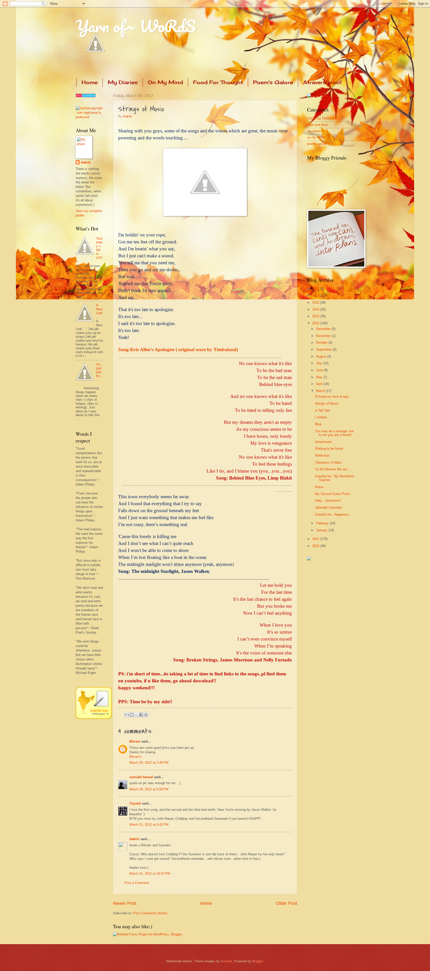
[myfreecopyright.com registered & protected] (89, 117)
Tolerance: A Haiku (328, 462)
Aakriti (127, 116)
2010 (316, 546)
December (324, 329)
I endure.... (323, 417)
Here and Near (317, 125)
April (319, 384)
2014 (316, 309)
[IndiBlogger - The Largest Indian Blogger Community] (94, 718)
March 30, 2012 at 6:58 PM (148, 789)
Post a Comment (136, 883)
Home (90, 82)
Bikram (134, 741)
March (321, 391)
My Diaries (123, 82)
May (319, 377)
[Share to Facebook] (141, 714)
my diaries (314, 131)
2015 (316, 302)
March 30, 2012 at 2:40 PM (148, 762)
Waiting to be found (329, 448)
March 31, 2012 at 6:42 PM (148, 824)
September (324, 349)
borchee (226, 961)
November (324, 336)
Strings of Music (327, 403)
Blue (318, 424)
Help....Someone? (328, 500)
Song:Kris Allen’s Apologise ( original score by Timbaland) (178, 349)
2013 (316, 316)
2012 (316, 323)
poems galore (316, 144)
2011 (316, 539)
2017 (316, 289)
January (322, 530)
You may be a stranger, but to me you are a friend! (334, 433)
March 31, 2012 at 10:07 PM (149, 873)
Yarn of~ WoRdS (136, 26)
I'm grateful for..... (99, 372)
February (323, 523)
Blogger (257, 961)
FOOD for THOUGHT (322, 118)
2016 (316, 295)
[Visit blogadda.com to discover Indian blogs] (86, 96)
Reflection (322, 455)
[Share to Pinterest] (145, 714)
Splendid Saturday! (328, 507)
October (322, 342)
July (319, 363)
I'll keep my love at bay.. (332, 396)
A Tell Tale (322, 410)
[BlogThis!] (131, 714)
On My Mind (165, 82)
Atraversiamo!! (322, 82)
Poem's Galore (273, 82)
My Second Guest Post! (332, 494)
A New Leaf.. (99, 311)
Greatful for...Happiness (332, 514)
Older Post (286, 903)
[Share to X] (136, 714)
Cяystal (135, 803)
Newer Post (124, 903)
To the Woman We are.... (333, 469)
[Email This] (126, 714)
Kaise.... (321, 487)
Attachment (323, 442)
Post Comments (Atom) (150, 913)
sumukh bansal (141, 777)
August (321, 356)
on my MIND (316, 137)
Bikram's (135, 756)
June (320, 370)
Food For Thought (218, 82)
